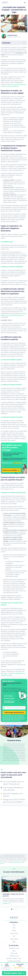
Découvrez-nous (14, 948)
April (14, 925)
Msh (14, 928)
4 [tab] (16, 909)
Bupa (14, 942)
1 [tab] (11, 909)
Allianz (14, 930)
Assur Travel (14, 933)
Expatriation (17, 878)
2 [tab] (13, 909)
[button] (11, 470)
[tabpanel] (14, 891)
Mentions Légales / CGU (14, 958)
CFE (14, 936)
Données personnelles (14, 961)
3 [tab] (14, 909)
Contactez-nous (14, 956)
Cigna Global (14, 939)
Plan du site (14, 953)
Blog (14, 950)
